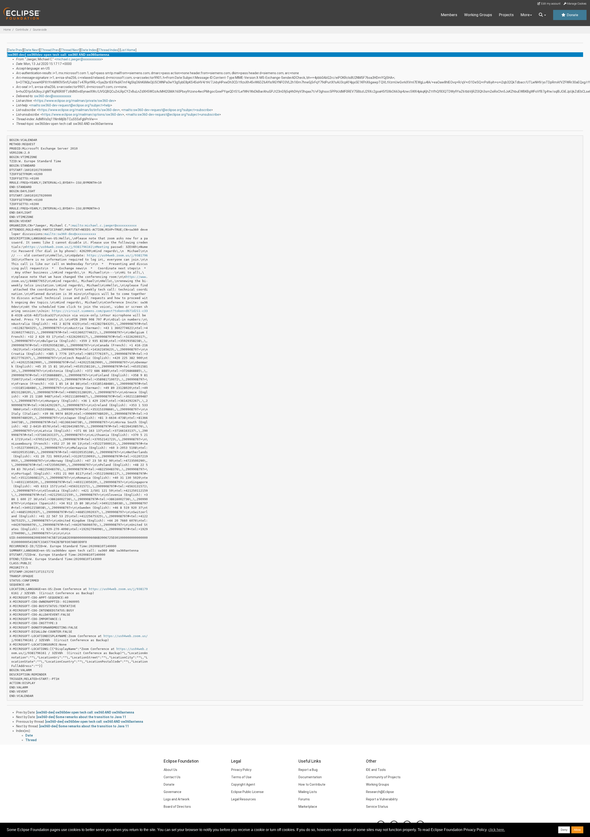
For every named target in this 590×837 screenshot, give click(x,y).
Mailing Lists (307, 792)
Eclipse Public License (247, 792)
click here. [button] (496, 830)
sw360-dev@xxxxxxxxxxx (52, 96)
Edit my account (550, 3)
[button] (542, 15)
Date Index (89, 50)
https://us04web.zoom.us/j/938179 (118, 589)
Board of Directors (177, 806)
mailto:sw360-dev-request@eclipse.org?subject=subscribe (167, 110)
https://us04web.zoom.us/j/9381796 (117, 255)
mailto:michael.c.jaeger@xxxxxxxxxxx (104, 225)
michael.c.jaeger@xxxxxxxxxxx (78, 59)
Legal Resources (243, 799)
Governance (172, 792)
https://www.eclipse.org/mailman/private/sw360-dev (74, 101)
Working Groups (478, 14)
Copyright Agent (243, 784)
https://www (136, 277)
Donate (572, 15)
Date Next (31, 50)
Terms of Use (241, 777)
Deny (564, 829)
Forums (304, 799)
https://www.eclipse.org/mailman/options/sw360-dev (82, 114)
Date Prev (15, 50)
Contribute (21, 29)
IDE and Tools (376, 770)
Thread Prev (50, 50)
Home (7, 29)
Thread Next (70, 50)
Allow (577, 829)
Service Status (377, 806)
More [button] (525, 14)
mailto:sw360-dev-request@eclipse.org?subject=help (70, 105)
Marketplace (307, 806)
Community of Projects (383, 777)
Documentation (310, 777)
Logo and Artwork (176, 799)
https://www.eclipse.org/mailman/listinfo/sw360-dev (78, 110)
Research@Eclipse (380, 792)
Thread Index (108, 50)
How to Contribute (311, 784)
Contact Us (172, 777)
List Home (128, 50)
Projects (506, 14)
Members (449, 14)
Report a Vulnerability (382, 799)
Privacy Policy (241, 770)
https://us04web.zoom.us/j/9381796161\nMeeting (67, 247)
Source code (40, 29)
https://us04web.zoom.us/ (125, 636)
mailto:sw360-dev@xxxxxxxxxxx (70, 234)
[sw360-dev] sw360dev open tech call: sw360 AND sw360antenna (85, 712)
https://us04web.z (132, 649)
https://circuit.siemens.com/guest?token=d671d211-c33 (100, 311)
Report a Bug (308, 770)
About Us (170, 770)
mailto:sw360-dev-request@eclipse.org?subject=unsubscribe (173, 114)
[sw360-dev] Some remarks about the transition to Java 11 (81, 717)
